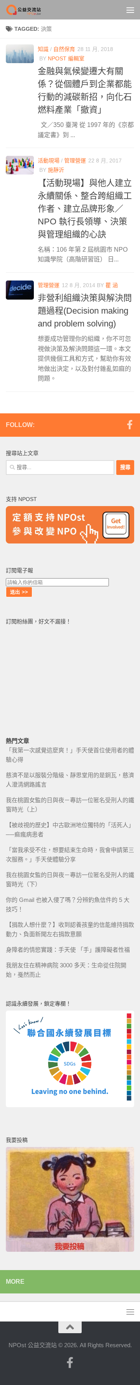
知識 (43, 49)
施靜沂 (56, 170)
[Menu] (130, 9)
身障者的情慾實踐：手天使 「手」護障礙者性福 (68, 949)
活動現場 (49, 160)
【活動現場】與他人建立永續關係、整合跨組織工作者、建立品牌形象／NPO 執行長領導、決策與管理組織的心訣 (85, 208)
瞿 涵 (111, 285)
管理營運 (75, 160)
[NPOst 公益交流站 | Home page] (30, 9)
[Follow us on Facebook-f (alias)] (129, 424)
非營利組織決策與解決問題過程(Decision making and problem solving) (85, 310)
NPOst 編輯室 (66, 58)
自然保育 (64, 49)
